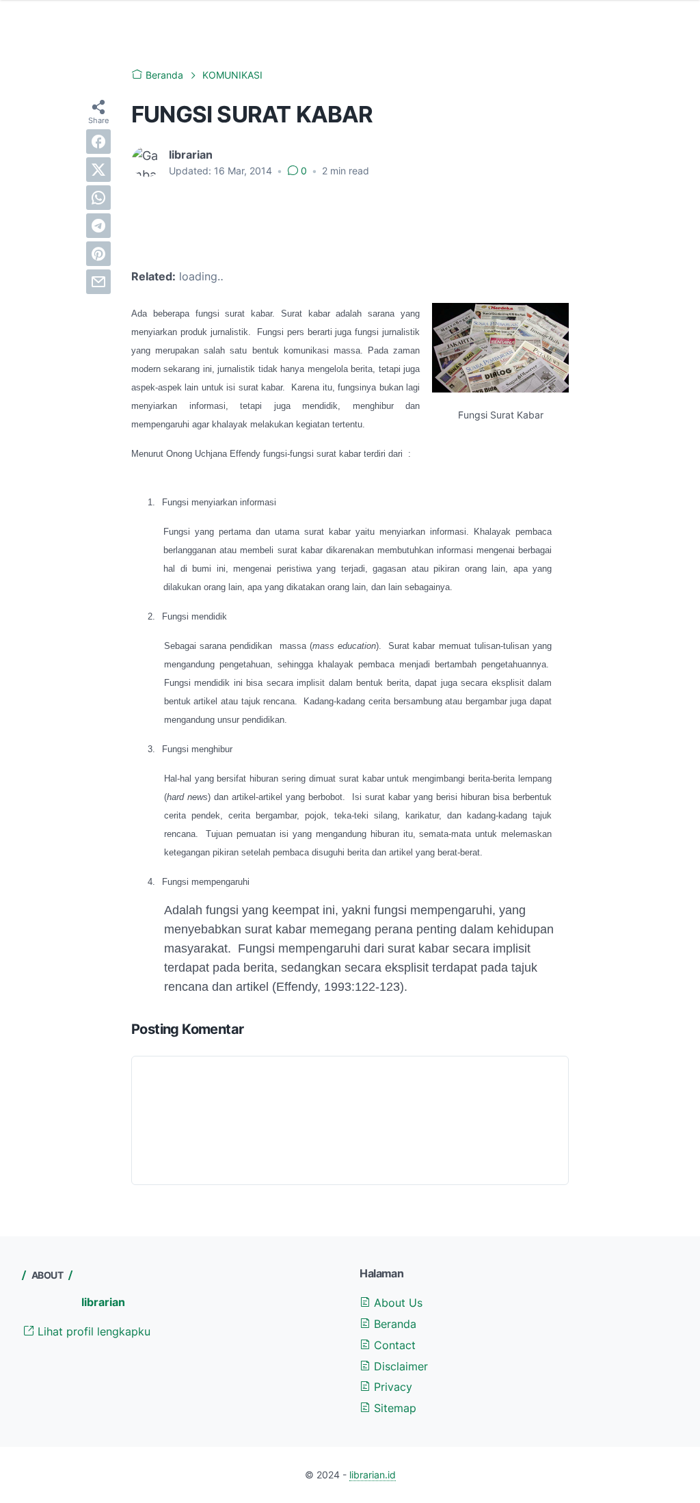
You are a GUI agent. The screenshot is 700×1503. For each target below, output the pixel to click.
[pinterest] (98, 253)
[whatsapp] (98, 197)
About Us (396, 1302)
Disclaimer (399, 1366)
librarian (103, 1302)
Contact (393, 1345)
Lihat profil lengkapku (92, 1331)
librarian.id (372, 1474)
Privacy (391, 1387)
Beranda (393, 1324)
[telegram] (98, 225)
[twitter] (98, 169)
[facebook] (98, 141)
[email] (98, 281)
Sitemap (393, 1408)
